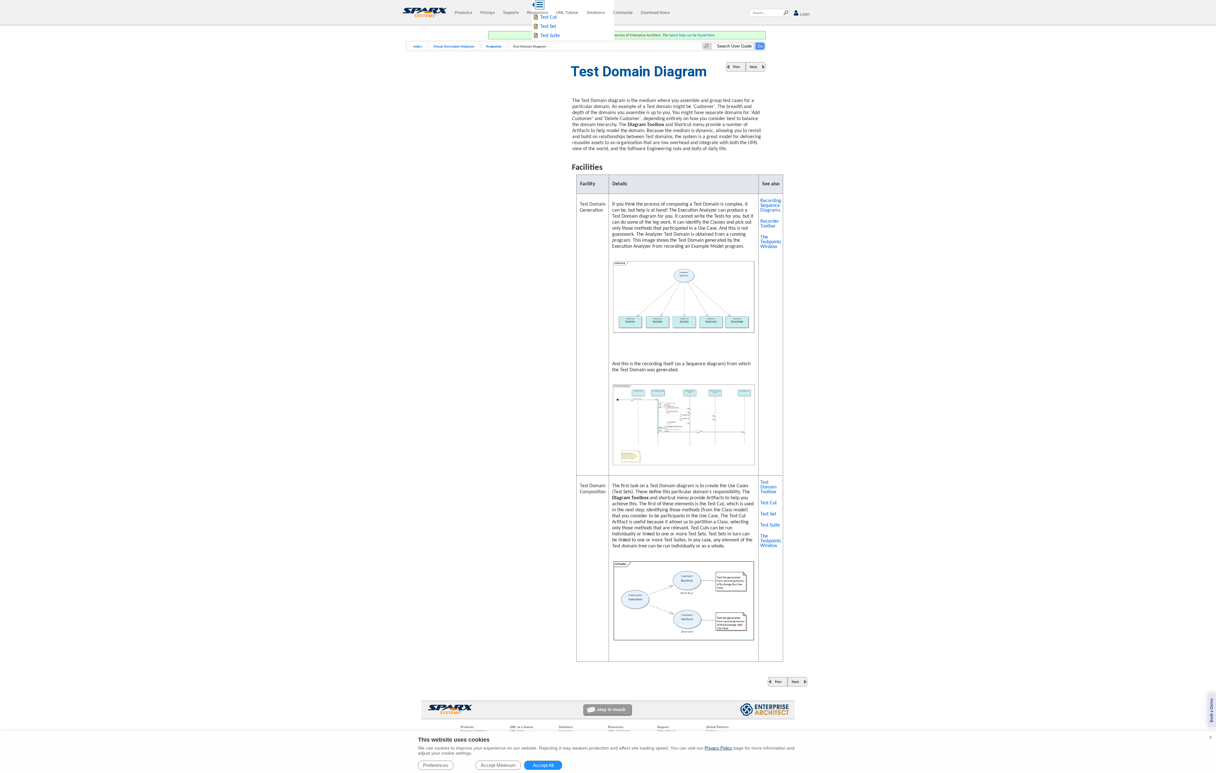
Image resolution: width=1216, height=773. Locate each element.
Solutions (595, 12)
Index (418, 46)
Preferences (435, 765)
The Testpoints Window (770, 242)
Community (623, 12)
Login (804, 14)
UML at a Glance (521, 727)
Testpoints (494, 46)
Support (510, 12)
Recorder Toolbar (769, 224)
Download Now (654, 12)
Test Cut (768, 503)
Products (463, 12)
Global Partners (717, 727)
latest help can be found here (691, 35)
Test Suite (770, 525)
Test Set (768, 514)
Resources (537, 12)
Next (753, 67)
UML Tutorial (567, 12)
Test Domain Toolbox (768, 487)
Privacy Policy (718, 748)
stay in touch (611, 709)
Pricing (486, 12)
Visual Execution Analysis (454, 46)
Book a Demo (1211, 710)
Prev (736, 67)
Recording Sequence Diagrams (770, 205)
